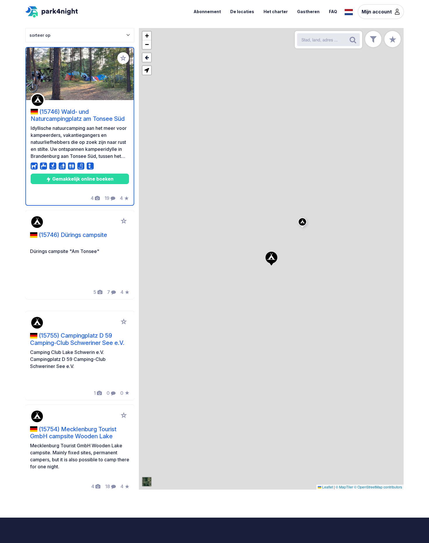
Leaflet (327, 486)
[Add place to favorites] (123, 58)
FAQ (333, 11)
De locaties (242, 11)
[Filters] (373, 39)
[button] (303, 223)
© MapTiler (344, 486)
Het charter (276, 11)
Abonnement (207, 11)
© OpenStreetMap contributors (378, 486)
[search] (353, 39)
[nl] (349, 11)
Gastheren (308, 11)
